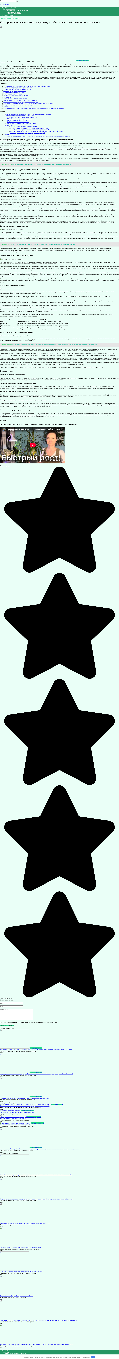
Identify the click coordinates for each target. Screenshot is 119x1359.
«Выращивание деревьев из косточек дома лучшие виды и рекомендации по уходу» (25, 1098)
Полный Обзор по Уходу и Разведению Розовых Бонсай (16, 1296)
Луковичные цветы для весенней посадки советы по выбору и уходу (20, 1247)
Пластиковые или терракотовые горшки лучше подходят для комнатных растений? (24, 1106)
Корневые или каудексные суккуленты (18, 10)
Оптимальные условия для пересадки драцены (17, 89)
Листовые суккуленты (13, 12)
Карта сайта (7, 1350)
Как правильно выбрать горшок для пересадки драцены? (20, 100)
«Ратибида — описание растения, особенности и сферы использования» (21, 1271)
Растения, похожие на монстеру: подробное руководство (17, 1112)
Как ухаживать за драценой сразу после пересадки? (18, 105)
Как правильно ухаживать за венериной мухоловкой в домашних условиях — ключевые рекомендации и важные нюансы (36, 1344)
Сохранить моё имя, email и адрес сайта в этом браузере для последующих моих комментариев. (30, 1022)
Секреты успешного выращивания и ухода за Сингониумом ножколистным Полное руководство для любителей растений (36, 1074)
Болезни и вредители (9, 7)
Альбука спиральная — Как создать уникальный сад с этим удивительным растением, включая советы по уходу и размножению (38, 1320)
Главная (2, 18)
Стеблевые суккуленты (14, 13)
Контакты (6, 1352)
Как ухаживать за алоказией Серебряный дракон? (15, 1124)
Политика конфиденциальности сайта (14, 1353)
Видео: (5, 106)
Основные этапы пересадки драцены (14, 92)
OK (93, 1357)
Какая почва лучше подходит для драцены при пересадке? (20, 102)
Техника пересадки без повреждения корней (16, 95)
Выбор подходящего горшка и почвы (14, 91)
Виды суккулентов (9, 9)
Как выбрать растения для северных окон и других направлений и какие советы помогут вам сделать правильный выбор (36, 1049)
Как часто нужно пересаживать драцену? (15, 98)
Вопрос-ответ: (7, 97)
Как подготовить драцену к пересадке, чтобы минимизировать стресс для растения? (28, 103)
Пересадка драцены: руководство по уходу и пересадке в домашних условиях (26, 86)
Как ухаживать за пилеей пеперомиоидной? (13, 1118)
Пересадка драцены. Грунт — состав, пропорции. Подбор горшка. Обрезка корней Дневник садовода (33, 108)
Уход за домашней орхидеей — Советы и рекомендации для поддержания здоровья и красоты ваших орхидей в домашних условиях (39, 1149)
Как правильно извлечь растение (13, 94)
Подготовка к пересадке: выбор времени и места (17, 87)
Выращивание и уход (9, 15)
